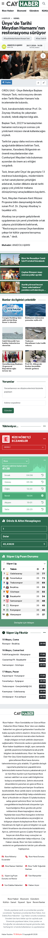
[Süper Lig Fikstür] (44, 633)
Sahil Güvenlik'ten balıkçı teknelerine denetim (11, 343)
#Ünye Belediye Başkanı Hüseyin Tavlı (16, 38)
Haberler (6, 18)
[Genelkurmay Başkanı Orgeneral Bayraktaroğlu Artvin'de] (12, 356)
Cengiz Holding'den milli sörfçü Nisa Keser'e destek (11, 320)
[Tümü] (44, 426)
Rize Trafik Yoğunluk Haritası (35, 867)
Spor (29, 902)
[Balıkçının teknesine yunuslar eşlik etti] (35, 310)
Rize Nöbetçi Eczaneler (9, 858)
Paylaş (8, 82)
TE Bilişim (17, 934)
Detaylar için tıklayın (24, 623)
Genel (16, 18)
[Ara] (43, 3)
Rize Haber (8, 11)
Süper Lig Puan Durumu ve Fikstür (10, 877)
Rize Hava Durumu (36, 857)
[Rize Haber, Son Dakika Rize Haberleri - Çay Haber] (23, 3)
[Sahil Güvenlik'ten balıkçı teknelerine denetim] (12, 333)
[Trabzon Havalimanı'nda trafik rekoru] (35, 333)
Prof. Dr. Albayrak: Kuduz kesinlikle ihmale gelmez (33, 366)
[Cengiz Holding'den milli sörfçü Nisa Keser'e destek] (12, 310)
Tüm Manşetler (34, 876)
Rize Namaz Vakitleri (14, 866)
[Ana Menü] (3, 4)
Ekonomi (21, 11)
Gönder (8, 410)
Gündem (34, 11)
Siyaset (21, 902)
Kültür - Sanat (9, 902)
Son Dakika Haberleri (14, 885)
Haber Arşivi (34, 885)
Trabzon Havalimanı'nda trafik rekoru (35, 343)
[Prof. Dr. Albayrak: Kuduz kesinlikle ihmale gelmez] (35, 356)
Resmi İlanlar (39, 902)
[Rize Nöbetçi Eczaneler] (44, 439)
